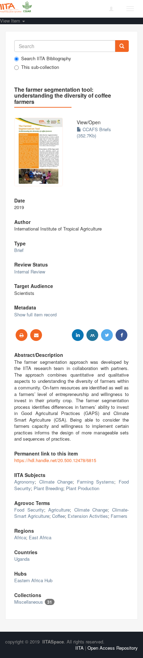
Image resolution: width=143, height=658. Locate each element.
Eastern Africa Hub (33, 580)
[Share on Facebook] (121, 335)
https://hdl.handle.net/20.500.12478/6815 (55, 460)
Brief (19, 250)
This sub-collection (40, 67)
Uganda (22, 559)
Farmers (119, 516)
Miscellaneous (28, 601)
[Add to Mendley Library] (92, 335)
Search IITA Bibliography (46, 58)
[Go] (122, 46)
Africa (20, 537)
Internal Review (29, 271)
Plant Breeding (48, 488)
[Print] (21, 335)
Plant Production (82, 488)
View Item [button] (11, 20)
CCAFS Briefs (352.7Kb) (94, 132)
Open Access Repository (112, 648)
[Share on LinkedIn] (78, 335)
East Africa (40, 537)
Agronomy (24, 481)
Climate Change (56, 481)
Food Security (29, 509)
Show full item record (35, 314)
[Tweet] (107, 335)
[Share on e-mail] (36, 335)
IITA (79, 648)
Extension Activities (88, 516)
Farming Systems (96, 481)
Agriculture (59, 509)
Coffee (58, 516)
